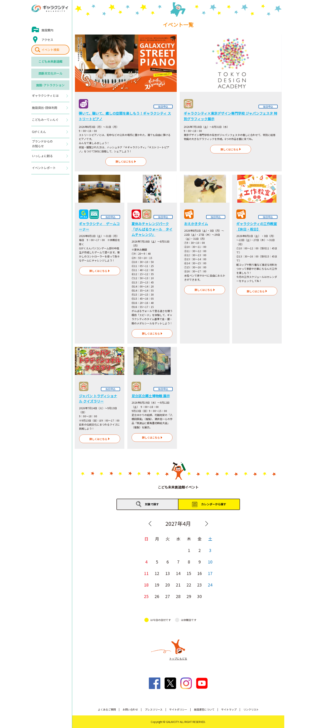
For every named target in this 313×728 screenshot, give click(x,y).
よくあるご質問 (107, 709)
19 (157, 585)
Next (206, 523)
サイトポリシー (178, 709)
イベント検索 (50, 50)
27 (167, 596)
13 (167, 573)
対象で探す (152, 504)
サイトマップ (229, 709)
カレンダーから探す (213, 504)
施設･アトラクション (50, 85)
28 (178, 596)
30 (199, 596)
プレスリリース (153, 709)
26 (157, 596)
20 (167, 585)
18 (146, 585)
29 (189, 596)
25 (146, 596)
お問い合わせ (130, 709)
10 (210, 562)
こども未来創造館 (50, 61)
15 (189, 573)
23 (199, 585)
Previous (149, 523)
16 (199, 573)
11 (146, 573)
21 (178, 585)
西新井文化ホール (50, 73)
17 (210, 573)
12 (157, 573)
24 (210, 585)
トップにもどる (178, 658)
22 (189, 585)
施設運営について (204, 709)
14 (178, 573)
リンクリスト (251, 709)
